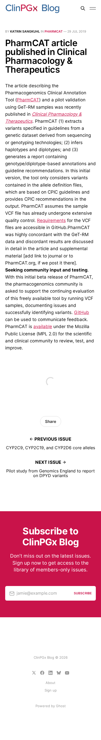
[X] (34, 673)
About (50, 683)
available (42, 326)
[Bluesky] (59, 673)
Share (50, 421)
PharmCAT (54, 31)
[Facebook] (42, 673)
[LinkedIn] (50, 673)
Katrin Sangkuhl (25, 31)
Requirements (51, 220)
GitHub (81, 312)
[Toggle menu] (93, 8)
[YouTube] (67, 673)
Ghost (61, 706)
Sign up (51, 690)
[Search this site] (83, 8)
